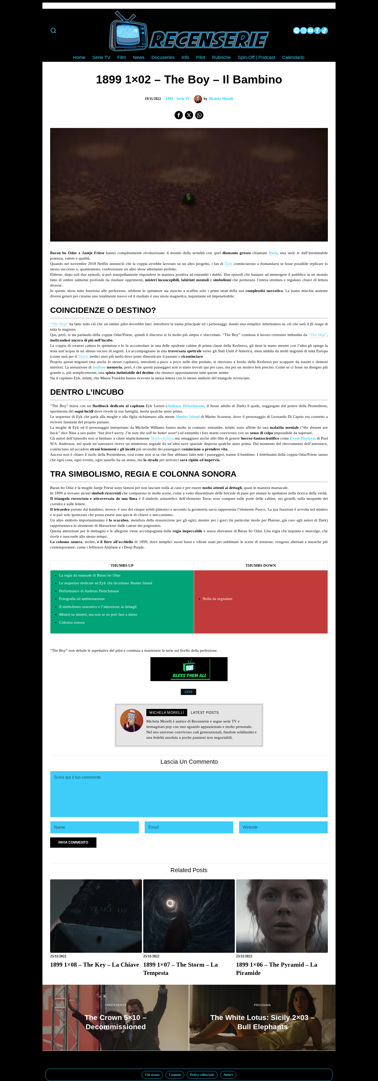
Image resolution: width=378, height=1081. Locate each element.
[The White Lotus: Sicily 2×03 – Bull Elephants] (262, 1018)
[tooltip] (296, 30)
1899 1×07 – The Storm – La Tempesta (180, 968)
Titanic (83, 356)
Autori (228, 1075)
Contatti (175, 1075)
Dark (228, 264)
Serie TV (183, 99)
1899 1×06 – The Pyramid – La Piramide (276, 968)
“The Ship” (59, 324)
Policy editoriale (202, 1075)
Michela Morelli (221, 99)
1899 (169, 99)
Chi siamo (152, 1075)
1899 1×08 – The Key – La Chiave (94, 964)
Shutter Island (188, 417)
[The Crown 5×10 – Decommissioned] (115, 1018)
